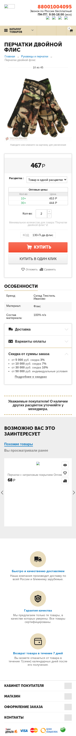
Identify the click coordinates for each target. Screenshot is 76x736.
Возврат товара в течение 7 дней (38, 653)
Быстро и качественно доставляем (38, 571)
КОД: (26, 235)
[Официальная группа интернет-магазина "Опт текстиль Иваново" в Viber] (60, 18)
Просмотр (65, 465)
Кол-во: (28, 213)
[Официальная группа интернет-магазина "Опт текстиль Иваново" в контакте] (48, 18)
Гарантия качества (38, 610)
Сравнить (50, 269)
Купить (42, 247)
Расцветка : (16, 178)
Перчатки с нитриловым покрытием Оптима (35, 474)
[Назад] (6, 67)
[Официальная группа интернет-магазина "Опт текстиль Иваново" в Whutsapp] (68, 18)
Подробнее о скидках (31, 376)
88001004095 (55, 7)
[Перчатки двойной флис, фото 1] (38, 108)
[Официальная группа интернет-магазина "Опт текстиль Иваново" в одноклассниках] (54, 18)
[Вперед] (70, 67)
